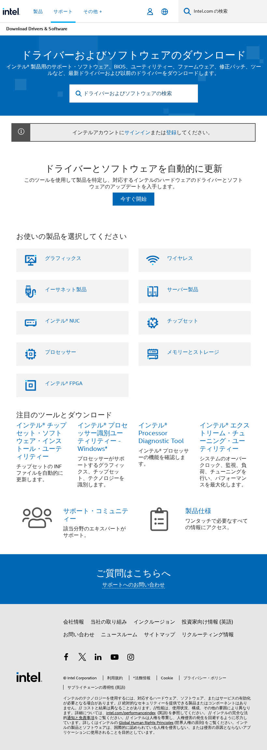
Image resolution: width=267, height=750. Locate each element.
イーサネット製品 (66, 289)
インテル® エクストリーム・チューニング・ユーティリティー (225, 437)
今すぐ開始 (133, 199)
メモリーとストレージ (193, 352)
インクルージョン (154, 622)
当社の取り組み (109, 622)
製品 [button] (38, 11)
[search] (79, 94)
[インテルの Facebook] (66, 658)
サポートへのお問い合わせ (133, 585)
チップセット (182, 321)
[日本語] (165, 11)
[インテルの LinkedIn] (98, 658)
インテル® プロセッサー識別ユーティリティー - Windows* (102, 437)
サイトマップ (159, 634)
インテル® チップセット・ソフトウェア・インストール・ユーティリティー (41, 441)
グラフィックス (63, 258)
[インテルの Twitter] (82, 658)
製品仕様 (198, 511)
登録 (171, 132)
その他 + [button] (92, 11)
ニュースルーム (119, 634)
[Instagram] (130, 658)
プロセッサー (60, 352)
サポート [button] (63, 11)
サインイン (137, 132)
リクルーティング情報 (208, 634)
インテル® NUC (62, 321)
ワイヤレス (180, 258)
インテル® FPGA (63, 383)
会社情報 (73, 622)
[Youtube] (114, 658)
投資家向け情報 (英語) (207, 622)
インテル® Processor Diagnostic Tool (161, 433)
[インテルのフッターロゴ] (29, 676)
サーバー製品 (182, 289)
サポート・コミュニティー (95, 515)
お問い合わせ (78, 634)
